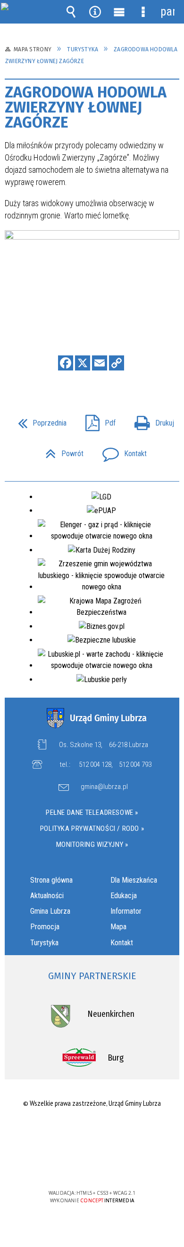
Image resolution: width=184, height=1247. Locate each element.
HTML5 (77, 1166)
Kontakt (121, 450)
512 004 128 (95, 764)
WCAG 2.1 (120, 1165)
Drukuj (150, 420)
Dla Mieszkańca (133, 880)
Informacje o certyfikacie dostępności (92, 1132)
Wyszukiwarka (71, 12)
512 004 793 (135, 764)
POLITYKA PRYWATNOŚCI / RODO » (92, 828)
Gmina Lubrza (50, 911)
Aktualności (47, 895)
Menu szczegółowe (143, 12)
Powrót (61, 450)
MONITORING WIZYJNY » (92, 844)
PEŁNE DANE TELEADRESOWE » (92, 812)
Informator (126, 911)
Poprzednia (38, 420)
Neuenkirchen (110, 1014)
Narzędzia (95, 12)
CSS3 (91, 1166)
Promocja (44, 926)
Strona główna (51, 880)
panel (167, 11)
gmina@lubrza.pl (104, 787)
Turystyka (44, 942)
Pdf (97, 420)
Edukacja (123, 895)
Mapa (118, 926)
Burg (116, 1058)
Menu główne (119, 12)
